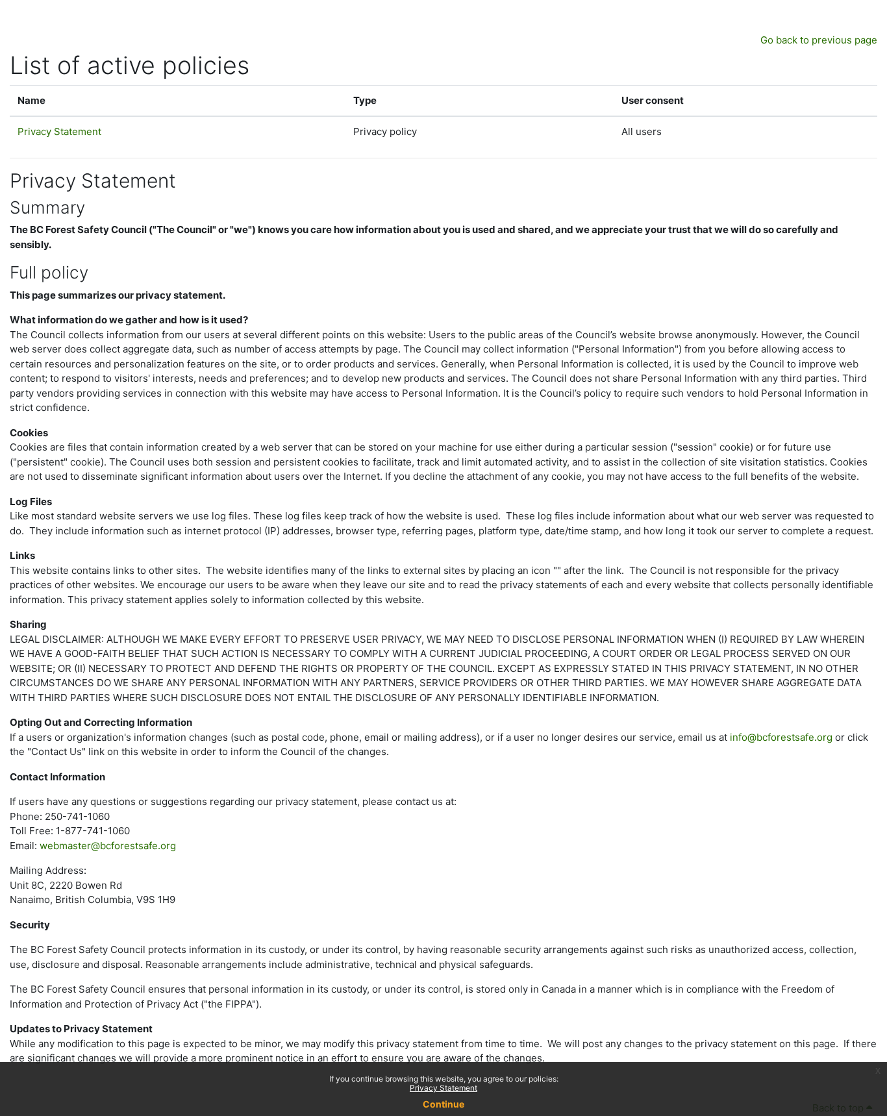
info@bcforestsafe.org (781, 737)
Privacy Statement (443, 1088)
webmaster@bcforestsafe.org (108, 845)
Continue (443, 1104)
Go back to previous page (818, 40)
